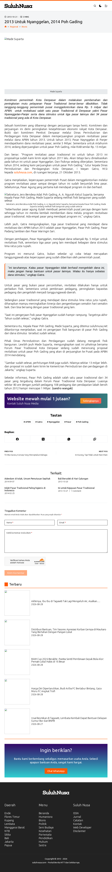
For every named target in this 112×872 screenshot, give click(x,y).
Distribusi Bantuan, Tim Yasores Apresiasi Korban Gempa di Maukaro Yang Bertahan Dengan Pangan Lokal (68, 630)
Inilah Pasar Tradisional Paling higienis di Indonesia (25, 489)
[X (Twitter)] (43, 439)
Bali (7, 838)
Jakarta (9, 841)
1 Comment (76, 491)
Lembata (10, 823)
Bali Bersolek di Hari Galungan (73, 478)
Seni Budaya (46, 827)
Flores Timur (12, 816)
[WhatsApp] (69, 439)
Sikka (8, 834)
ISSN (76, 813)
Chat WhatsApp (55, 771)
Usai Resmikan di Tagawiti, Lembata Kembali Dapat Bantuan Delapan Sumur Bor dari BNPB (69, 719)
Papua (8, 845)
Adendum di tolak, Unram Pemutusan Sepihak (27, 478)
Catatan (78, 820)
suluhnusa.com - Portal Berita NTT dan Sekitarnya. (56, 862)
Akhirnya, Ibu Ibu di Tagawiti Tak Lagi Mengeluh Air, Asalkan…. (65, 601)
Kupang (9, 820)
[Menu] (106, 6)
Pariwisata (45, 834)
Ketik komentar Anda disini (19, 533)
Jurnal (77, 816)
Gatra (38, 422)
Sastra (42, 845)
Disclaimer (79, 831)
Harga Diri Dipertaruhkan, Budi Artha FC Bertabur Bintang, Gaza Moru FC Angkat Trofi (66, 690)
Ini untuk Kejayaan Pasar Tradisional (76, 488)
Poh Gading (82, 422)
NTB (7, 831)
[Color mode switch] (100, 6)
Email (62, 522)
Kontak (77, 823)
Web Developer (82, 827)
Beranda (44, 813)
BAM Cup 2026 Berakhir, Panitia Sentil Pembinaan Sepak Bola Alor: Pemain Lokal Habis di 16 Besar (67, 660)
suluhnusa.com (23, 172)
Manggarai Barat (15, 827)
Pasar (67, 422)
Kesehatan (45, 831)
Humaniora (45, 816)
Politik (43, 823)
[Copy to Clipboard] (94, 439)
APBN (27, 422)
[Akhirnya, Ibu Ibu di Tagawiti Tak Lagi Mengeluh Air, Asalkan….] (17, 603)
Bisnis (42, 820)
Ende (8, 813)
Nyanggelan (53, 422)
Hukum (43, 841)
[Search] (95, 6)
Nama (10, 522)
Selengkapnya (90, 400)
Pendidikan (46, 838)
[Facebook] (17, 439)
